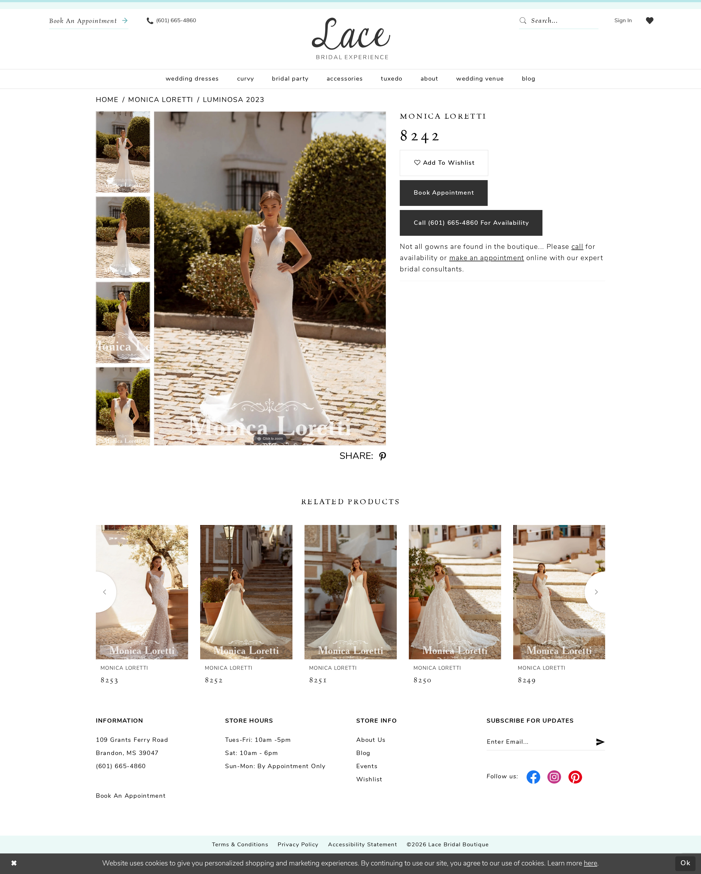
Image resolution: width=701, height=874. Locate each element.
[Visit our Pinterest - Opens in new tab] (575, 776)
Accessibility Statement (362, 845)
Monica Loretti (160, 100)
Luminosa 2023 (233, 100)
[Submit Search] (525, 20)
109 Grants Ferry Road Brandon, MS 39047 (132, 747)
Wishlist (369, 780)
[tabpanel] (123, 154)
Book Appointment (444, 193)
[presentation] (142, 592)
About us (371, 740)
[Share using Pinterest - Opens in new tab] (382, 456)
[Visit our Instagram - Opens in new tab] (554, 776)
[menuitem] (88, 20)
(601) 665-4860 (121, 767)
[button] (623, 21)
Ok (685, 863)
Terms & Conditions (240, 845)
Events (367, 767)
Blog (363, 753)
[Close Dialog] (14, 863)
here (590, 863)
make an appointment (486, 258)
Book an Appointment (131, 796)
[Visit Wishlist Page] (649, 20)
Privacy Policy (298, 845)
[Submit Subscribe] (597, 742)
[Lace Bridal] (351, 38)
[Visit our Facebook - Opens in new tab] (533, 776)
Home (107, 100)
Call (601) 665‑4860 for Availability (471, 223)
